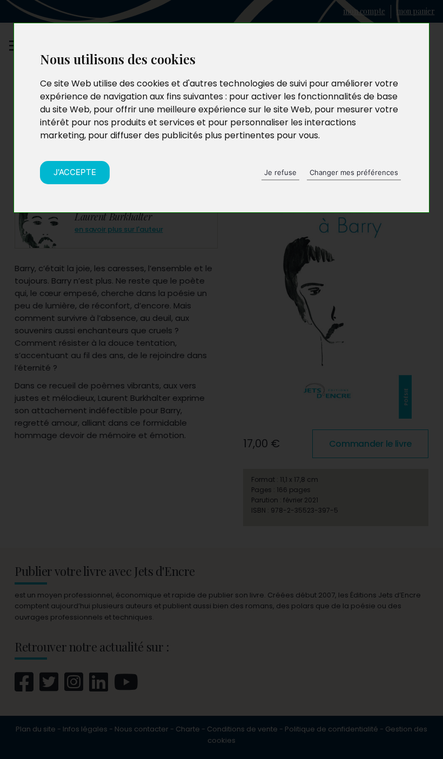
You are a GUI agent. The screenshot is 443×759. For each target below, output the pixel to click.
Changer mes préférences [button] (354, 172)
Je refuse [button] (280, 172)
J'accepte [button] (74, 172)
